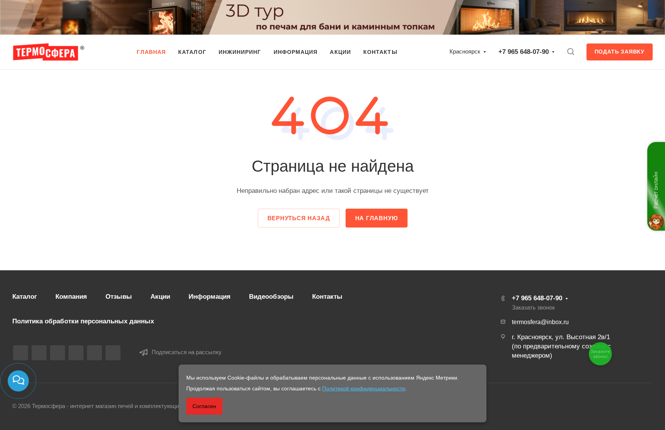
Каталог (24, 296)
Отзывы (118, 296)
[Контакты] (18, 381)
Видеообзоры (271, 296)
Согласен (204, 406)
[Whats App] (94, 352)
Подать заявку (620, 52)
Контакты (327, 296)
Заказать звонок (533, 308)
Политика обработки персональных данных (83, 321)
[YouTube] (76, 352)
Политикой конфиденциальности (363, 388)
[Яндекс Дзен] (112, 352)
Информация (210, 296)
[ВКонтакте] (20, 352)
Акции (160, 296)
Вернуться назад (298, 218)
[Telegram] (57, 352)
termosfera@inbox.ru (540, 322)
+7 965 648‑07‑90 (523, 51)
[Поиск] (570, 51)
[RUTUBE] (39, 352)
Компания (71, 296)
